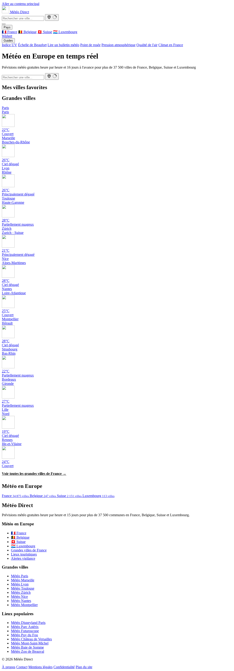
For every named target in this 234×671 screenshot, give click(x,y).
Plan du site (84, 667)
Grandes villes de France (29, 550)
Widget (7, 36)
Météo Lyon (20, 584)
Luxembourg (98, 496)
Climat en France (170, 45)
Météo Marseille (22, 580)
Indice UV (9, 45)
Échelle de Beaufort (32, 45)
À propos (8, 667)
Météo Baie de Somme (27, 647)
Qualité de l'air (146, 45)
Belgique (43, 496)
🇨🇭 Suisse (44, 32)
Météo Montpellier (24, 605)
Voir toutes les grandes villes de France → (34, 474)
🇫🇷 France (9, 32)
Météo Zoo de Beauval (27, 651)
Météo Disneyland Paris (28, 623)
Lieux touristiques (24, 554)
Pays (7, 27)
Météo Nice (19, 597)
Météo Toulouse (22, 588)
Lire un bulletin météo (63, 45)
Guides (8, 40)
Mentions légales (40, 667)
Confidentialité (64, 667)
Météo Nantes (21, 601)
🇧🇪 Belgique (27, 32)
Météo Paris (19, 576)
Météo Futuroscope (25, 631)
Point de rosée (90, 45)
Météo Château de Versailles (31, 639)
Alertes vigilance (23, 558)
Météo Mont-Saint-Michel (29, 643)
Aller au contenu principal (20, 4)
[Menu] (3, 24)
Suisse (69, 496)
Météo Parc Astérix (25, 627)
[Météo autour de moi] (52, 17)
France (15, 496)
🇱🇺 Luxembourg (65, 32)
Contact (21, 667)
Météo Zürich (21, 592)
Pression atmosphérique (118, 45)
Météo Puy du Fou (24, 635)
